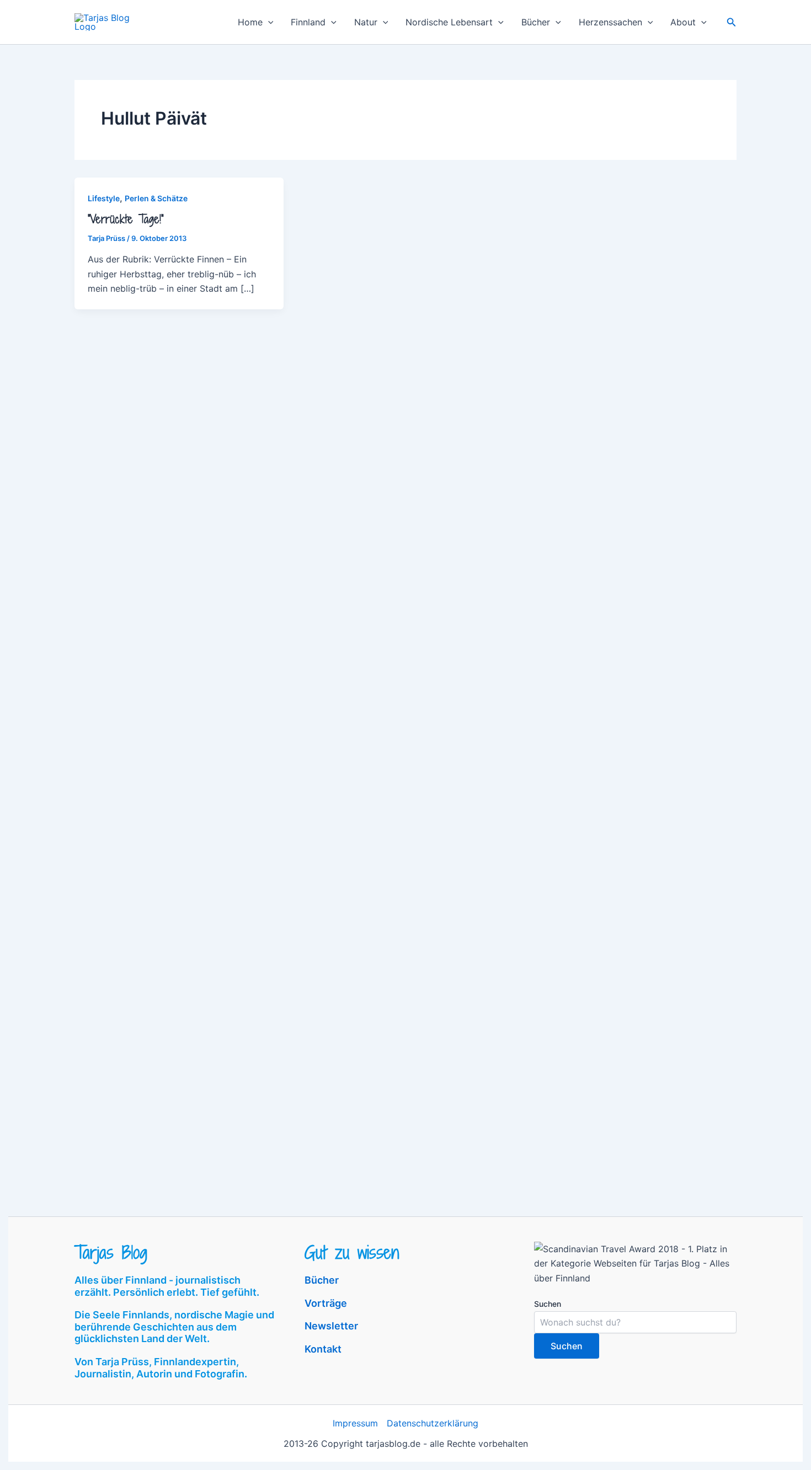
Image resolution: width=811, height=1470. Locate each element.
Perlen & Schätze (156, 198)
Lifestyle (104, 198)
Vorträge (326, 1303)
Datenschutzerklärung (432, 1423)
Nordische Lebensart (449, 22)
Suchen (547, 1303)
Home (250, 22)
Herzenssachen (610, 22)
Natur (365, 22)
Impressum (355, 1423)
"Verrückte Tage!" (125, 219)
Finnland (308, 22)
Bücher (535, 22)
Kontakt (323, 1349)
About (683, 22)
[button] (268, 22)
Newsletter (331, 1326)
